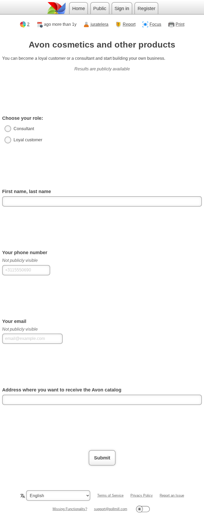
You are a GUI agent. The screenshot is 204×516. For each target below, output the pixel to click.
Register (146, 8)
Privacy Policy (141, 495)
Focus (155, 24)
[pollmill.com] (56, 8)
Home (78, 8)
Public (99, 8)
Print (180, 24)
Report (129, 24)
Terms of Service (110, 495)
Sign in (121, 8)
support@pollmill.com (110, 509)
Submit (102, 457)
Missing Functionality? (70, 509)
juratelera (99, 24)
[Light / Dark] (143, 509)
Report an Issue (172, 495)
